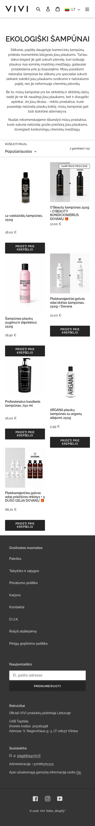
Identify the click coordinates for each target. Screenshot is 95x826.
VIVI (42, 811)
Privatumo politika (23, 583)
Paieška (15, 559)
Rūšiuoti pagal (16, 144)
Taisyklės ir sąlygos (24, 571)
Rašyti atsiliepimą (22, 631)
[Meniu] (87, 9)
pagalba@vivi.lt (29, 755)
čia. (78, 772)
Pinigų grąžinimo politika (28, 643)
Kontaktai (16, 607)
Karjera (15, 595)
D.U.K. (14, 619)
